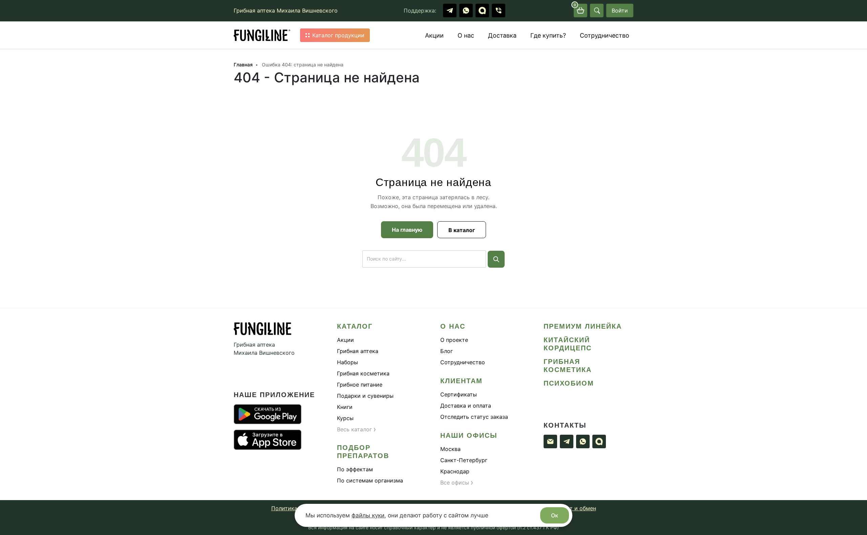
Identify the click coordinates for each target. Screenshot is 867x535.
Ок (554, 515)
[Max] (482, 10)
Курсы (345, 418)
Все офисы (456, 482)
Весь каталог (356, 429)
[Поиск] (496, 259)
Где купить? (548, 35)
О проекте (454, 339)
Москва (450, 449)
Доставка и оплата (465, 405)
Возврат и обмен (573, 508)
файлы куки (368, 515)
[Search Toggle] (597, 10)
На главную (407, 229)
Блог (446, 351)
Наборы (347, 362)
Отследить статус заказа (474, 416)
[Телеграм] (450, 10)
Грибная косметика (363, 373)
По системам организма (370, 480)
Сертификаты (458, 394)
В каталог (461, 230)
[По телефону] (498, 10)
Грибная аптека (357, 351)
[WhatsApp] (466, 10)
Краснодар (454, 471)
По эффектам (355, 469)
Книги (345, 407)
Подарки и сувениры (365, 395)
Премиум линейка (583, 326)
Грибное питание (359, 384)
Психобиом (569, 383)
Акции (434, 35)
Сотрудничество (604, 35)
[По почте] (550, 441)
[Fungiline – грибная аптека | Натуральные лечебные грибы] (262, 35)
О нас (466, 35)
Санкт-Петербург (463, 460)
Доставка (502, 35)
